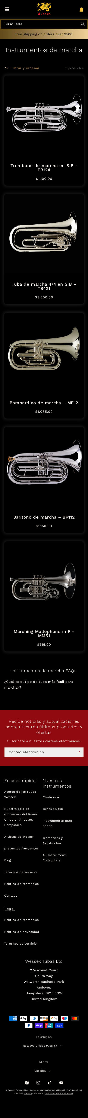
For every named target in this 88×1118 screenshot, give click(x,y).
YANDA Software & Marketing (59, 1093)
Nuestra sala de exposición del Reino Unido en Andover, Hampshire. (20, 817)
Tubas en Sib (53, 809)
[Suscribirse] (79, 752)
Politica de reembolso (21, 883)
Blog (7, 860)
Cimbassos (51, 797)
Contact (10, 895)
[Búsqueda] (83, 24)
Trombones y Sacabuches (53, 840)
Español (40, 1070)
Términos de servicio (20, 872)
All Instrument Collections (54, 857)
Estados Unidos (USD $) (40, 1045)
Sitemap (28, 1093)
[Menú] (7, 9)
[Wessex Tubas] (44, 8)
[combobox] (44, 24)
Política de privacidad (21, 931)
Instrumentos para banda (57, 823)
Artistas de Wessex (19, 836)
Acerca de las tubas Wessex (20, 794)
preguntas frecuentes (21, 848)
